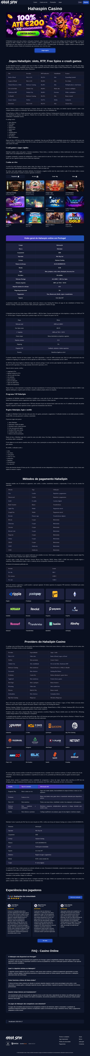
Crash (53, 176)
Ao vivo (34, 176)
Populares (14, 176)
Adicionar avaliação (75, 897)
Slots (73, 176)
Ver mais (45, 940)
